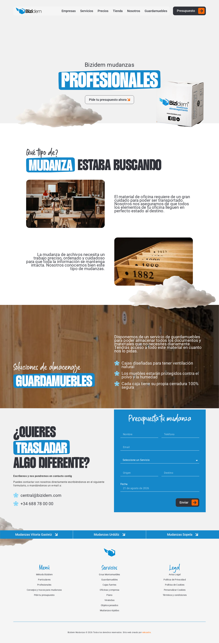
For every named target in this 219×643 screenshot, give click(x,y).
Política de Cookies (174, 584)
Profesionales (44, 584)
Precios (103, 11)
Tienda (118, 11)
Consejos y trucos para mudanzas (44, 590)
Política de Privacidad (175, 579)
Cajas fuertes (109, 584)
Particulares (44, 579)
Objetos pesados (109, 605)
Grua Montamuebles (109, 574)
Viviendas (109, 600)
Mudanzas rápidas (109, 610)
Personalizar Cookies (174, 590)
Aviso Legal (175, 574)
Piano (109, 595)
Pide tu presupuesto (44, 595)
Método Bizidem (44, 574)
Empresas (69, 11)
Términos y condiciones (175, 595)
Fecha (123, 484)
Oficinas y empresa (109, 590)
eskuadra (146, 632)
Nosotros (133, 11)
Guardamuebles (156, 11)
